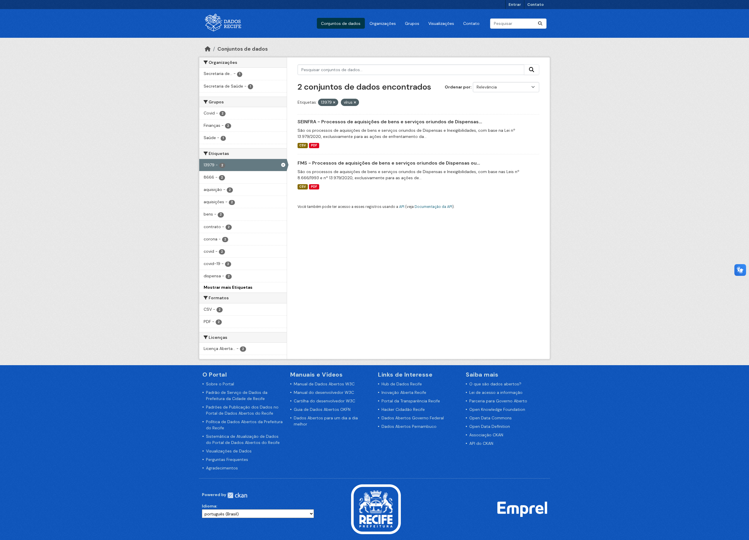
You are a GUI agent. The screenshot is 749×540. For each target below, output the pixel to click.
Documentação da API (433, 206)
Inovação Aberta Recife (404, 392)
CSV (302, 145)
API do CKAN (481, 443)
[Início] (208, 49)
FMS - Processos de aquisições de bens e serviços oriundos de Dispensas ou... (389, 163)
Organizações (383, 23)
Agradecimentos (222, 468)
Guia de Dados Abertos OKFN (322, 409)
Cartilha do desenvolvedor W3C (324, 401)
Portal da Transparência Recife (411, 401)
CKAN (237, 495)
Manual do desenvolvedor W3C (324, 392)
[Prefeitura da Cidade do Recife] (376, 509)
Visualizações (441, 23)
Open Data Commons (490, 418)
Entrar (515, 4)
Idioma (209, 506)
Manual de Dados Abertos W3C (324, 384)
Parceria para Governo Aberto (498, 401)
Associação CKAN (486, 435)
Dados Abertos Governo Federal (413, 418)
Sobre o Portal (220, 384)
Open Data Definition (489, 426)
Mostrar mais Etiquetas (228, 287)
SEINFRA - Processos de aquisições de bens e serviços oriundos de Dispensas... (390, 122)
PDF (314, 145)
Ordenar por (457, 87)
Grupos (412, 23)
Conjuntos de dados (340, 23)
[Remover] (334, 102)
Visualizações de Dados (229, 451)
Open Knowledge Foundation (497, 409)
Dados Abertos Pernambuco (409, 426)
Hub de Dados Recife (402, 384)
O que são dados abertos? (495, 384)
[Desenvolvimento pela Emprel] (522, 509)
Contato (535, 4)
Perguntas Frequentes (227, 459)
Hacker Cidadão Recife (403, 409)
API (401, 206)
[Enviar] (540, 23)
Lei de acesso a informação (496, 392)
